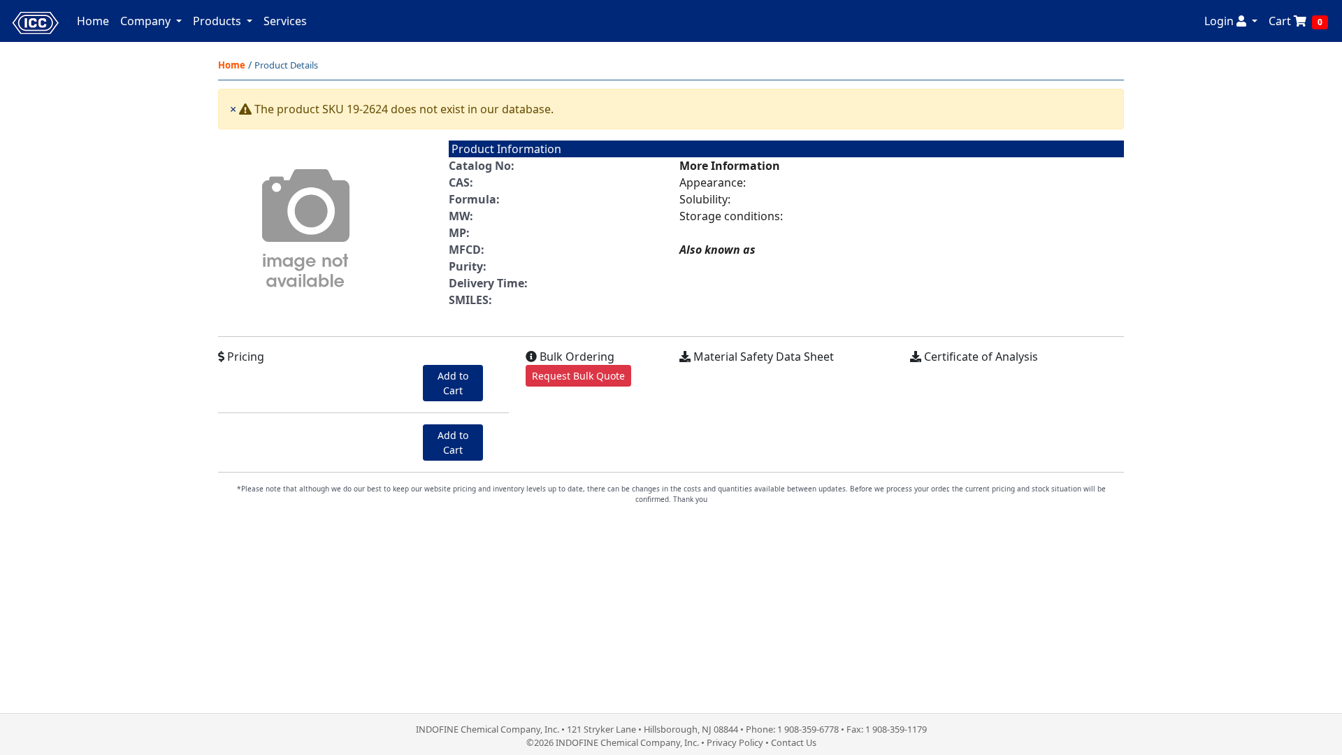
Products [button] (218, 21)
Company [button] (146, 21)
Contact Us (793, 742)
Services (285, 21)
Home (93, 21)
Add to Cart (453, 383)
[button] (1231, 21)
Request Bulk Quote (578, 375)
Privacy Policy (735, 742)
